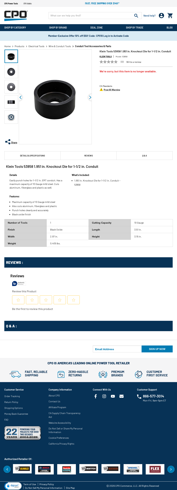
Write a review (133, 62)
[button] (11, 56)
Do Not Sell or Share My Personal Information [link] (65, 430)
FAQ (6, 419)
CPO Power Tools (11, 3)
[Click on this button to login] (161, 15)
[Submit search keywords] (136, 15)
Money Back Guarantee (16, 413)
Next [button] (171, 469)
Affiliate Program (57, 407)
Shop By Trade (134, 27)
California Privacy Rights (61, 443)
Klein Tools (106, 56)
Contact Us (54, 401)
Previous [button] (19, 97)
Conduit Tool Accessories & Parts (93, 46)
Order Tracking (12, 396)
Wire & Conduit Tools (60, 46)
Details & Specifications (32, 155)
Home (7, 46)
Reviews (88, 155)
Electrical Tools (36, 46)
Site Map (70, 487)
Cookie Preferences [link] (59, 437)
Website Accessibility (60, 422)
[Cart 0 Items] (170, 14)
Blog (170, 27)
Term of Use (29, 484)
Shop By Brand (58, 27)
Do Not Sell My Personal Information (43, 487)
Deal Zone (96, 27)
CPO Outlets (28, 3)
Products (19, 46)
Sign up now (157, 348)
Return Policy (11, 402)
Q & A (144, 155)
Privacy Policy (46, 484)
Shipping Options (13, 407)
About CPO (54, 395)
